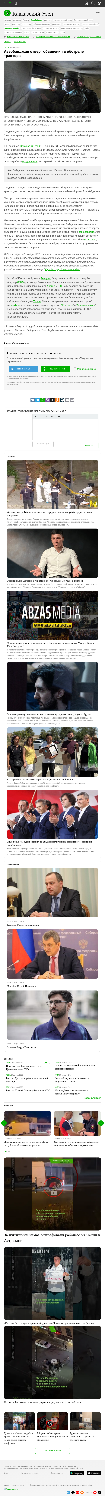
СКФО (87, 28)
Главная (7, 42)
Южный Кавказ (52, 32)
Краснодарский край (90, 24)
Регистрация (43, 444)
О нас (6, 1473)
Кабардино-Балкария (41, 24)
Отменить (88, 446)
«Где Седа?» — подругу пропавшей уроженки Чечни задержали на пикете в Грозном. (49, 1323)
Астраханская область (63, 20)
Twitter (37, 301)
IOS (60, 286)
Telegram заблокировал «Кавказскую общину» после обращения (52, 1436)
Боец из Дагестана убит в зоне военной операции (27, 1079)
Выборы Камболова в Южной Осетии (53, 36)
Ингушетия (26, 24)
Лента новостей (20, 42)
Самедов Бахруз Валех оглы (21, 1047)
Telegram (46, 278)
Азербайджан (36, 20)
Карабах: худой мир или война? (62, 269)
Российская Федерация (31, 28)
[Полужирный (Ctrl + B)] (35, 416)
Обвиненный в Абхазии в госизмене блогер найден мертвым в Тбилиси (45, 580)
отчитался (90, 239)
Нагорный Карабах (12, 28)
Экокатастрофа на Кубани (89, 36)
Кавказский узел (30, 146)
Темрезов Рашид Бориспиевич (23, 924)
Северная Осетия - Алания (71, 28)
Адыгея (26, 20)
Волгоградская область (83, 20)
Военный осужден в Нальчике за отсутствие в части (72, 1079)
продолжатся (29, 161)
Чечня (26, 32)
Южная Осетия (38, 32)
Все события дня (92, 1098)
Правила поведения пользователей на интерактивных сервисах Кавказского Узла (61, 1485)
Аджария (17, 20)
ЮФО (63, 32)
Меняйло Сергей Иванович (21, 986)
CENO (20, 282)
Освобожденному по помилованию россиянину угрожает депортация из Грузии (49, 714)
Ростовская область (51, 28)
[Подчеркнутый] (46, 416)
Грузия (7, 24)
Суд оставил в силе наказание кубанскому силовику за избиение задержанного (76, 1143)
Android (51, 286)
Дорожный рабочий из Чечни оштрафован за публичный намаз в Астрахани (26, 1143)
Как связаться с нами (29, 1473)
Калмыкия (56, 24)
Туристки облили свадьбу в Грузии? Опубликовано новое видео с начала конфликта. (18, 1438)
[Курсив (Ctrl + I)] (40, 416)
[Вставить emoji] (58, 416)
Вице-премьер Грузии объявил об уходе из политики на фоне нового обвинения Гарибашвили (49, 843)
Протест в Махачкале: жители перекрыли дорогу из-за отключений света (42, 1402)
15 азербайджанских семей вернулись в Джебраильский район (40, 779)
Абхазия (8, 20)
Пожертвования (57, 1473)
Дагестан (16, 24)
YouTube (15, 305)
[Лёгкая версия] (16, 3)
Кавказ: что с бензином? (18, 36)
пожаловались (86, 231)
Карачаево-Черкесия (71, 24)
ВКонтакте (67, 305)
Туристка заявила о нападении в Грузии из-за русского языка (83, 1436)
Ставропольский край (13, 32)
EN (10, 3)
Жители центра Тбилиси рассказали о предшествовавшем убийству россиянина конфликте (49, 513)
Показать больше (52, 1451)
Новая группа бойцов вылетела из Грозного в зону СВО (24, 1067)
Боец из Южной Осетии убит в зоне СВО (28, 1090)
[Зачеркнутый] (51, 416)
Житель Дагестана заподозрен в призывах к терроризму (71, 1092)
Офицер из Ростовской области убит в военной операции (75, 1067)
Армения (48, 20)
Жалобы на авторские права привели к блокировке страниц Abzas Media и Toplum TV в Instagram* (50, 644)
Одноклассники (86, 305)
